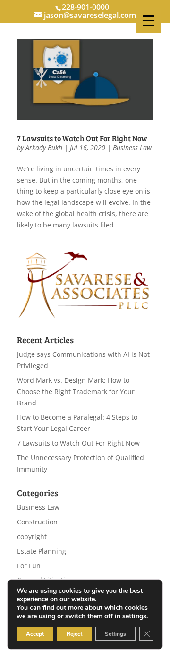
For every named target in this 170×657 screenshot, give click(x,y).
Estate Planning (41, 551)
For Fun (29, 565)
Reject (74, 634)
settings (134, 616)
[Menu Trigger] (149, 20)
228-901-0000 (85, 7)
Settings (115, 634)
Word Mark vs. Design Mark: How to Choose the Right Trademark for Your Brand (76, 391)
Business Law (132, 147)
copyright (32, 536)
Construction (37, 521)
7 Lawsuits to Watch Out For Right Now (82, 138)
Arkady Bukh (44, 147)
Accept (35, 634)
